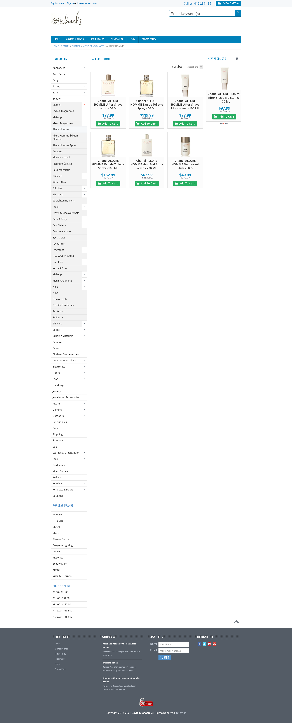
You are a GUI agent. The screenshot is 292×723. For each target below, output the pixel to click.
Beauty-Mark (60, 563)
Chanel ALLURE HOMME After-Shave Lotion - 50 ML (108, 104)
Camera (57, 342)
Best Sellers (59, 225)
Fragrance (58, 250)
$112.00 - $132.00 (62, 610)
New (55, 292)
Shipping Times (110, 663)
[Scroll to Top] (237, 622)
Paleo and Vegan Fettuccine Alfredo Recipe (120, 645)
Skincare (57, 176)
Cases (56, 348)
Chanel (76, 46)
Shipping (58, 434)
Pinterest (209, 644)
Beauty (65, 46)
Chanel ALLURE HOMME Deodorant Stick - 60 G (185, 164)
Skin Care (58, 194)
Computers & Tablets (65, 360)
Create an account (87, 3)
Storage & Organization (66, 452)
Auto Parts (59, 74)
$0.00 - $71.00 (60, 592)
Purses (57, 428)
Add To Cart (110, 123)
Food (55, 379)
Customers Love (62, 231)
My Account (57, 3)
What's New (59, 182)
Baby (55, 80)
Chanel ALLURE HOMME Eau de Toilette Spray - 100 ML (108, 164)
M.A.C (56, 533)
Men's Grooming (62, 280)
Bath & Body (60, 219)
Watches (58, 483)
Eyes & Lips (59, 237)
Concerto (58, 551)
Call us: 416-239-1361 (198, 3)
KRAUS (56, 570)
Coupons (58, 495)
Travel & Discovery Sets (66, 213)
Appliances (59, 68)
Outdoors (58, 416)
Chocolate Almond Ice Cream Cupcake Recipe (121, 680)
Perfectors (59, 311)
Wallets (57, 477)
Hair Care (58, 262)
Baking (56, 86)
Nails (55, 286)
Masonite (58, 557)
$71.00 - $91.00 (61, 598)
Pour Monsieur (61, 170)
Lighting (57, 409)
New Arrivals (60, 299)
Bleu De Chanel (61, 157)
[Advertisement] (185, 27)
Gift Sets (57, 188)
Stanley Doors (61, 539)
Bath (55, 92)
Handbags (58, 385)
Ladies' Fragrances (63, 111)
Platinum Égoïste (62, 163)
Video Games (60, 471)
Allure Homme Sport (64, 145)
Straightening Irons (64, 200)
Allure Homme (61, 129)
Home (55, 46)
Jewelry (57, 391)
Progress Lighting (63, 545)
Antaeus (57, 151)
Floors (56, 373)
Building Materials (63, 336)
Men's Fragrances (93, 46)
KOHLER (57, 514)
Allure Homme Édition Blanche (65, 137)
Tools (56, 206)
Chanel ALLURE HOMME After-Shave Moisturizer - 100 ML (185, 104)
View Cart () (231, 3)
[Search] (238, 13)
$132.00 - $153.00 (62, 616)
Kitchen (57, 403)
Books (56, 329)
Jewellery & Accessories (66, 397)
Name (154, 643)
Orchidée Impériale (64, 305)
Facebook (199, 644)
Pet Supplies (60, 422)
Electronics (59, 366)
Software (58, 440)
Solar (56, 446)
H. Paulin (58, 520)
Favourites (59, 243)
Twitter (204, 644)
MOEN (56, 527)
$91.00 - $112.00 (62, 604)
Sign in (70, 3)
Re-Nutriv (58, 317)
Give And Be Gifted (63, 256)
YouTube (214, 644)
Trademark (59, 465)
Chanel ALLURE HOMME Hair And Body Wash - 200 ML (146, 164)
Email (153, 650)
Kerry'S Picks (60, 268)
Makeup (57, 117)
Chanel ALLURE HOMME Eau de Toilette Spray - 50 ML (146, 104)
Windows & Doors (63, 489)
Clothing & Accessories (66, 354)
